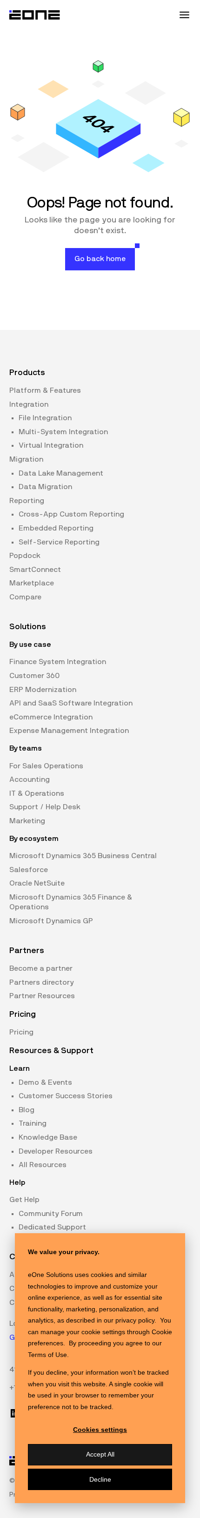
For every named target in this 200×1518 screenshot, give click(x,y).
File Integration (45, 418)
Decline (100, 1479)
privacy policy (134, 1320)
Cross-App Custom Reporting (71, 514)
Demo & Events (45, 1082)
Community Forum (51, 1213)
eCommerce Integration (51, 717)
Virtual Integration (51, 445)
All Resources (43, 1165)
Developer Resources (56, 1151)
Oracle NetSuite (37, 883)
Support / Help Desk (44, 807)
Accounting (29, 779)
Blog (26, 1110)
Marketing (27, 821)
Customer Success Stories (66, 1096)
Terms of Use (47, 1354)
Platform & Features (45, 390)
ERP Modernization (42, 689)
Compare (25, 597)
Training (33, 1123)
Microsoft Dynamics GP (51, 921)
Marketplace (31, 583)
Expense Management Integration (69, 730)
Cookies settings (100, 1429)
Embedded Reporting (56, 528)
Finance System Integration (57, 661)
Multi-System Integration (63, 432)
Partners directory (41, 982)
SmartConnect (35, 569)
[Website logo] (34, 15)
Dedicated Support (52, 1227)
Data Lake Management (61, 473)
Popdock (24, 555)
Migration (26, 459)
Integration (28, 404)
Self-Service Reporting (59, 542)
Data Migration (45, 486)
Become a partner (41, 968)
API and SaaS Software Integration (71, 703)
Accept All (100, 1454)
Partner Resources (42, 996)
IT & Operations (36, 793)
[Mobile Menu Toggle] (184, 14)
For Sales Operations (46, 766)
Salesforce (28, 869)
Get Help (24, 1199)
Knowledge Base (48, 1137)
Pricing (21, 1032)
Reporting (26, 500)
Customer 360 (34, 675)
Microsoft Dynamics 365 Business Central (83, 856)
